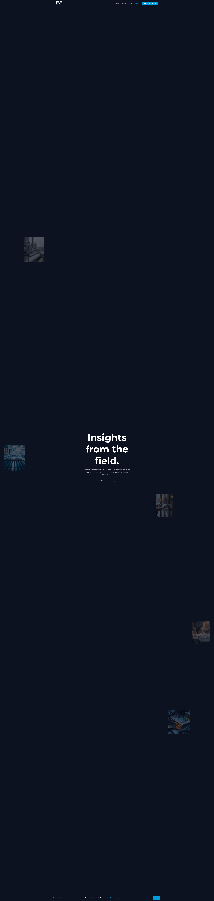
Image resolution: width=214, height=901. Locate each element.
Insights (137, 3)
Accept (157, 898)
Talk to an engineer (150, 3)
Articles (103, 480)
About (130, 3)
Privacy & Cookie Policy (112, 898)
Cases (111, 480)
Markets (124, 3)
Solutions (116, 3)
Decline (147, 898)
